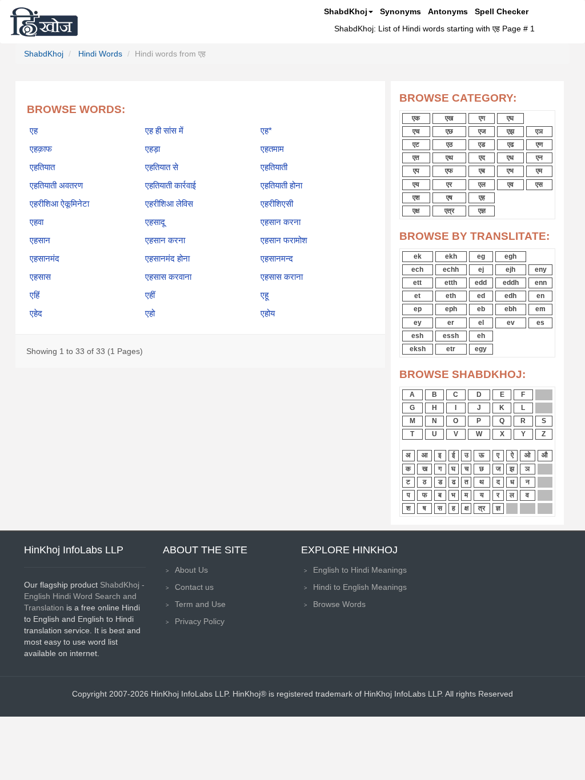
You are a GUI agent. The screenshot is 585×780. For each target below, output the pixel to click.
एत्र (449, 211)
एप (416, 171)
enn (541, 283)
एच (415, 131)
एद (482, 158)
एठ (449, 144)
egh (510, 256)
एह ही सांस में (164, 131)
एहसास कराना (282, 277)
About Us (191, 569)
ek (418, 256)
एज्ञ (482, 211)
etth (450, 283)
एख (449, 118)
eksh (418, 349)
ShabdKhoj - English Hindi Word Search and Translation (84, 596)
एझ (510, 131)
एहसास (40, 277)
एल (482, 184)
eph (451, 309)
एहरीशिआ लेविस (169, 204)
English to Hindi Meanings (360, 569)
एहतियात (42, 167)
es (540, 323)
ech (417, 270)
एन (539, 158)
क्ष (466, 508)
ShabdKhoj (345, 11)
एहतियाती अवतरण (56, 185)
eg (481, 256)
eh (481, 336)
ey (418, 323)
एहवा (36, 222)
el (481, 323)
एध (510, 158)
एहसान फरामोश (284, 240)
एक (416, 118)
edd (481, 283)
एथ (449, 158)
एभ (510, 171)
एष (449, 198)
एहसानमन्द (277, 259)
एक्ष (415, 211)
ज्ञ (498, 508)
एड (481, 144)
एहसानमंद (44, 259)
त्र (481, 508)
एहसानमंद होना (167, 259)
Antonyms (448, 11)
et (417, 296)
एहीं (150, 295)
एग (482, 118)
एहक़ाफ (41, 149)
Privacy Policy (200, 621)
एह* (266, 131)
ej (481, 270)
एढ (510, 144)
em (540, 309)
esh (417, 336)
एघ (510, 118)
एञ (539, 131)
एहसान (40, 240)
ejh (510, 270)
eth (451, 296)
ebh (510, 309)
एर (449, 184)
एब (482, 171)
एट (415, 144)
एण (539, 144)
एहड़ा (152, 149)
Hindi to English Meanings (360, 587)
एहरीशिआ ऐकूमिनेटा (59, 204)
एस (539, 184)
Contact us (194, 587)
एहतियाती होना (281, 185)
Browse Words (339, 604)
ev (511, 323)
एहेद (36, 313)
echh (451, 270)
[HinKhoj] (44, 21)
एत (415, 158)
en (540, 296)
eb (481, 309)
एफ (449, 171)
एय (415, 184)
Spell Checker (501, 11)
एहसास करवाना (168, 277)
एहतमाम (272, 149)
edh (510, 296)
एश (416, 198)
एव (510, 184)
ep (418, 309)
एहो (150, 313)
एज (482, 131)
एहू (265, 295)
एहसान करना (280, 222)
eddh (511, 283)
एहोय (268, 313)
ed (481, 296)
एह (34, 131)
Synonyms (400, 11)
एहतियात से (161, 167)
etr (450, 349)
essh (451, 336)
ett (417, 283)
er (450, 323)
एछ (449, 131)
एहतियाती (274, 167)
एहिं (34, 295)
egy (481, 349)
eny (541, 270)
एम (539, 171)
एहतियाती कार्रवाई (170, 185)
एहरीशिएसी (277, 204)
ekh (451, 256)
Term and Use (200, 604)
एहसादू (155, 222)
